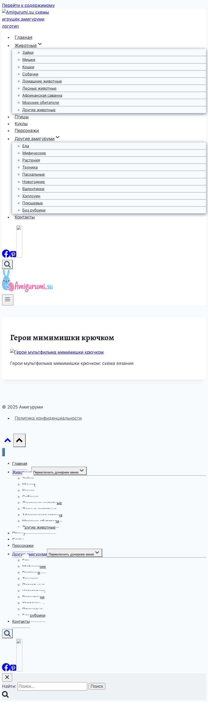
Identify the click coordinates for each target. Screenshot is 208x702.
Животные (21, 472)
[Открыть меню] (7, 299)
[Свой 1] (19, 256)
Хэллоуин (31, 195)
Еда (25, 145)
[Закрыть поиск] (7, 677)
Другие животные (39, 109)
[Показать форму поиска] (7, 264)
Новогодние (33, 181)
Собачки (30, 74)
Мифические (34, 153)
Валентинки (33, 188)
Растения (31, 160)
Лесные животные (39, 88)
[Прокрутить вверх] (7, 441)
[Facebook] (6, 256)
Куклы (21, 123)
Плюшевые (32, 203)
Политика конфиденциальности (48, 418)
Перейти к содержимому (28, 5)
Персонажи (27, 130)
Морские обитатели (40, 102)
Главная (23, 37)
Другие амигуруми (29, 554)
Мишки (28, 59)
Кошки (28, 66)
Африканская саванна (42, 95)
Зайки (27, 52)
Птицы (22, 116)
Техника (30, 167)
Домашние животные (42, 81)
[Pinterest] (13, 256)
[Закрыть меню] (3, 452)
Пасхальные (33, 174)
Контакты (25, 217)
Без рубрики (33, 210)
